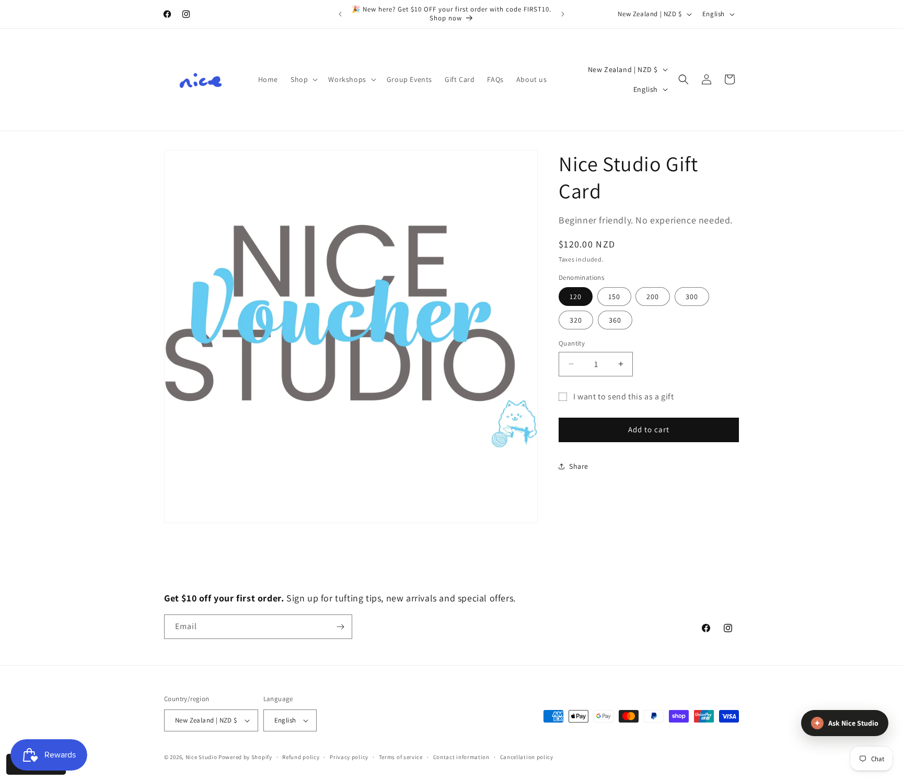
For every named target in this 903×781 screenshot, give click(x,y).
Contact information (461, 757)
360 (615, 320)
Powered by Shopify (245, 757)
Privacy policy (349, 757)
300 (692, 296)
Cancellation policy (526, 757)
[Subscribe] (340, 626)
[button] (303, 79)
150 (614, 296)
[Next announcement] (562, 14)
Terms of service (401, 757)
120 (576, 296)
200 (652, 296)
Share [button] (578, 466)
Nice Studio (201, 757)
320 (576, 320)
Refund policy (300, 757)
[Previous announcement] (340, 14)
